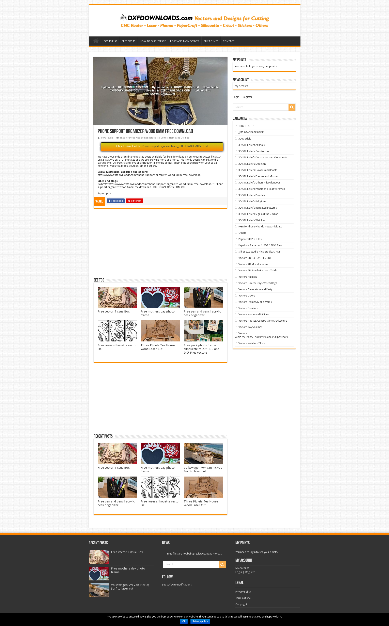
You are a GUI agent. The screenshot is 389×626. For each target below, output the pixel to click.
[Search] (292, 107)
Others (242, 232)
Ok (183, 621)
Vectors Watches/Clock (251, 343)
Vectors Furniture (248, 308)
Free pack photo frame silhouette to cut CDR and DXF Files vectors (201, 348)
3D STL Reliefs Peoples (251, 195)
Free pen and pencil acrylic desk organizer (202, 313)
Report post (104, 193)
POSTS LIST (111, 41)
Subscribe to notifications (177, 584)
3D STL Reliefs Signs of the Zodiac (258, 213)
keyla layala (107, 138)
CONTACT (229, 41)
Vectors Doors (246, 295)
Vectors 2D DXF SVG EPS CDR (254, 257)
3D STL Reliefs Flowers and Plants (257, 170)
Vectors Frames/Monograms (255, 301)
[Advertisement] (160, 245)
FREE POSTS (129, 41)
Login (236, 96)
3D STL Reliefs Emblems (252, 163)
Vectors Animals (247, 276)
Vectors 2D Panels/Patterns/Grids (257, 270)
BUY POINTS (211, 41)
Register (247, 96)
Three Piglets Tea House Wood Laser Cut (158, 347)
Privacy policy (200, 621)
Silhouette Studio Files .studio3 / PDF (259, 251)
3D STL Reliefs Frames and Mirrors (258, 176)
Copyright (241, 604)
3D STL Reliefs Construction (254, 151)
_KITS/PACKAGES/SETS (251, 132)
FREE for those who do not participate (140, 138)
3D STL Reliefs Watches (251, 220)
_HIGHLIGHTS (246, 126)
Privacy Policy (243, 591)
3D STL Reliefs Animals (251, 144)
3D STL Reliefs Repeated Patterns (257, 207)
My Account (241, 85)
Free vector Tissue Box (114, 311)
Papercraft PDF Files (250, 239)
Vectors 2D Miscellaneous (253, 264)
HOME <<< (96, 40)
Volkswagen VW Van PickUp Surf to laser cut (203, 469)
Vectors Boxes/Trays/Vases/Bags (257, 283)
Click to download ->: (128, 146)
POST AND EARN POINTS (184, 41)
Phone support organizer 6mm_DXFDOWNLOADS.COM (175, 146)
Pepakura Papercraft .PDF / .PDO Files (260, 245)
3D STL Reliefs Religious (252, 201)
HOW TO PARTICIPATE (153, 41)
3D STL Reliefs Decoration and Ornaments (262, 157)
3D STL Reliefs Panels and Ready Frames (261, 188)
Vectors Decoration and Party (255, 289)
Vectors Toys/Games (250, 326)
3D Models (244, 138)
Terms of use (243, 597)
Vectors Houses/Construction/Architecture (262, 320)
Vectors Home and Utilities (175, 138)
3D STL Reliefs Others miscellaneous (259, 182)
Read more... (213, 553)
